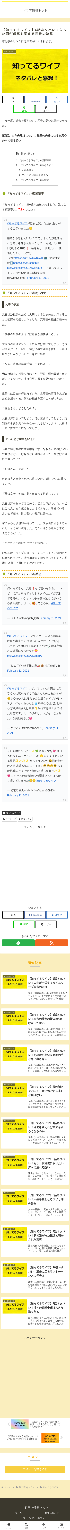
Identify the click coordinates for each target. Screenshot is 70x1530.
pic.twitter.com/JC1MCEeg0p (24, 267)
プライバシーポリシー (35, 1518)
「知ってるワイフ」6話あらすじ (36, 165)
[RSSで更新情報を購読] (51, 942)
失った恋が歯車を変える (35, 175)
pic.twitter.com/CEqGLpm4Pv (24, 655)
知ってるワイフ (13, 813)
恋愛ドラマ (26, 819)
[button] (46, 109)
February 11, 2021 (38, 277)
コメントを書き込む (35, 1469)
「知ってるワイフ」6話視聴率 (35, 160)
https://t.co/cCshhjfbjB (26, 262)
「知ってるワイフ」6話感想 (34, 180)
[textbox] (35, 193)
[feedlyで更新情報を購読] (18, 942)
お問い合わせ (52, 1513)
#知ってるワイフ (17, 223)
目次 (24, 153)
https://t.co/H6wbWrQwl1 (28, 257)
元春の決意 (28, 170)
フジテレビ (11, 819)
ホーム (18, 1513)
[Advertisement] (35, 865)
